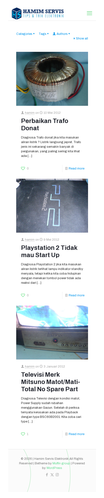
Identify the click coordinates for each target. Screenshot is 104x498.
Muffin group (61, 463)
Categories (24, 34)
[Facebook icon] (47, 475)
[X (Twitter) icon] (52, 475)
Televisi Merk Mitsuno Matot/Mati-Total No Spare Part (50, 381)
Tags (42, 34)
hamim (30, 113)
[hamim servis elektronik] (38, 13)
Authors (62, 34)
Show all (82, 38)
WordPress (54, 468)
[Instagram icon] (57, 475)
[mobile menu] (89, 13)
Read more (76, 168)
